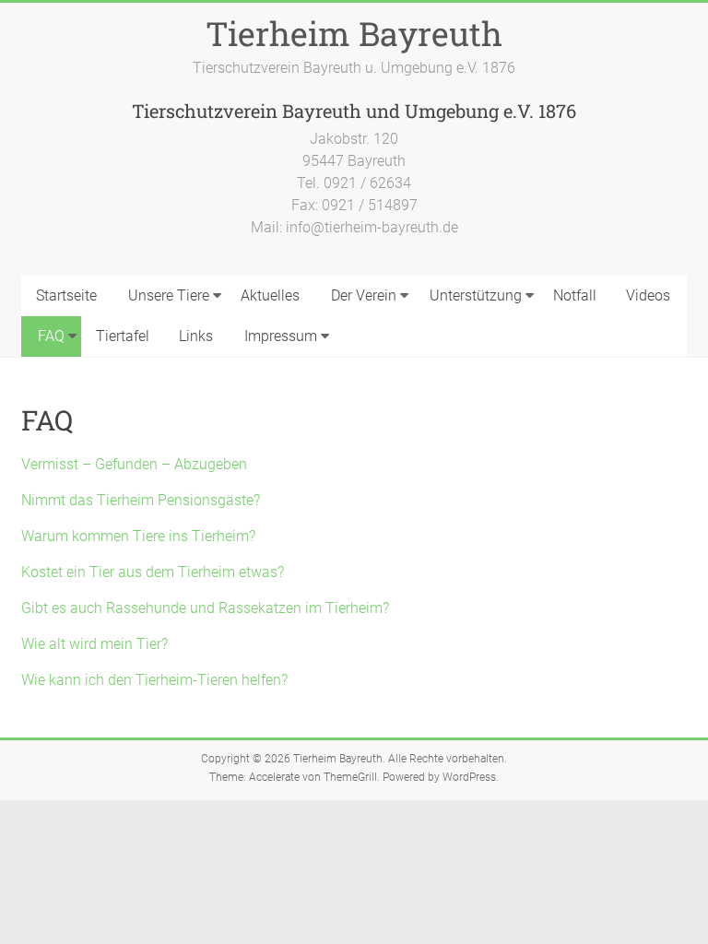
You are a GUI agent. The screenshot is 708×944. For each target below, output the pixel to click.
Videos (648, 295)
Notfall (574, 295)
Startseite (66, 295)
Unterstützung (476, 295)
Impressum (280, 336)
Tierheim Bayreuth (354, 33)
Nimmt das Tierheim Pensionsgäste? (140, 500)
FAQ (51, 336)
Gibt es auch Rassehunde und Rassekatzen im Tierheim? (205, 608)
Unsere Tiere (168, 295)
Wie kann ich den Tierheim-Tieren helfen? (154, 680)
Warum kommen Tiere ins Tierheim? (138, 536)
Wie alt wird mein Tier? (94, 644)
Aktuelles (270, 295)
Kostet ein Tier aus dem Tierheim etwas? (152, 572)
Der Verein (363, 295)
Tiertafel (122, 336)
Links (196, 336)
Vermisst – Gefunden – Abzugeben (134, 464)
